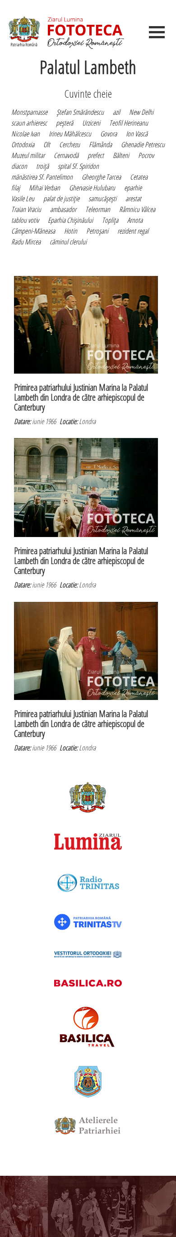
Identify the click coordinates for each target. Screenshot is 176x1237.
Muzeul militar (28, 155)
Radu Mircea (26, 242)
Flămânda (100, 144)
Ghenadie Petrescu (143, 144)
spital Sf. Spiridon (78, 166)
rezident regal (132, 231)
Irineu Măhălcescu (70, 134)
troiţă (42, 166)
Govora (108, 134)
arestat (133, 198)
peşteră (64, 123)
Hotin (70, 231)
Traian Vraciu (26, 209)
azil (116, 112)
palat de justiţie (61, 198)
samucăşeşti (102, 198)
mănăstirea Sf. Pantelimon (42, 177)
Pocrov (146, 155)
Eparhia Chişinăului (70, 220)
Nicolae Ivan (25, 134)
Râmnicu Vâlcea (137, 209)
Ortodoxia (22, 144)
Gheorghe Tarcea (101, 177)
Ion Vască (137, 134)
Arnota (135, 220)
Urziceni (91, 123)
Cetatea (139, 177)
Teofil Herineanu (128, 123)
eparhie (133, 188)
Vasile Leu (22, 198)
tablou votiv (25, 220)
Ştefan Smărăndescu (80, 112)
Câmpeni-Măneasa (33, 231)
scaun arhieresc (29, 123)
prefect (96, 155)
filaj (15, 188)
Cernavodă (66, 155)
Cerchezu (69, 144)
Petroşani (97, 231)
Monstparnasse (29, 112)
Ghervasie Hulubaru (92, 188)
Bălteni (121, 155)
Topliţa (110, 220)
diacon (19, 166)
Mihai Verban (44, 188)
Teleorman (97, 209)
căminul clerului (68, 242)
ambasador (63, 209)
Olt (46, 144)
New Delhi (141, 112)
